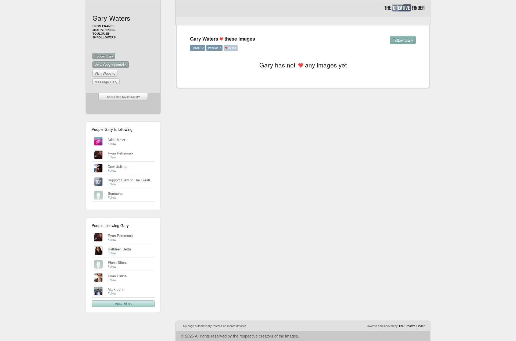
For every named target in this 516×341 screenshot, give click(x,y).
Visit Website (105, 73)
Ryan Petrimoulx (121, 153)
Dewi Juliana (117, 166)
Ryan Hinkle (117, 275)
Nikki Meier (116, 139)
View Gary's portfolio (111, 64)
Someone (115, 193)
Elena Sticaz (118, 262)
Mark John (116, 289)
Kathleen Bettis (120, 249)
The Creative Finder (412, 326)
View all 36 (123, 303)
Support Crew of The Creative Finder (136, 179)
